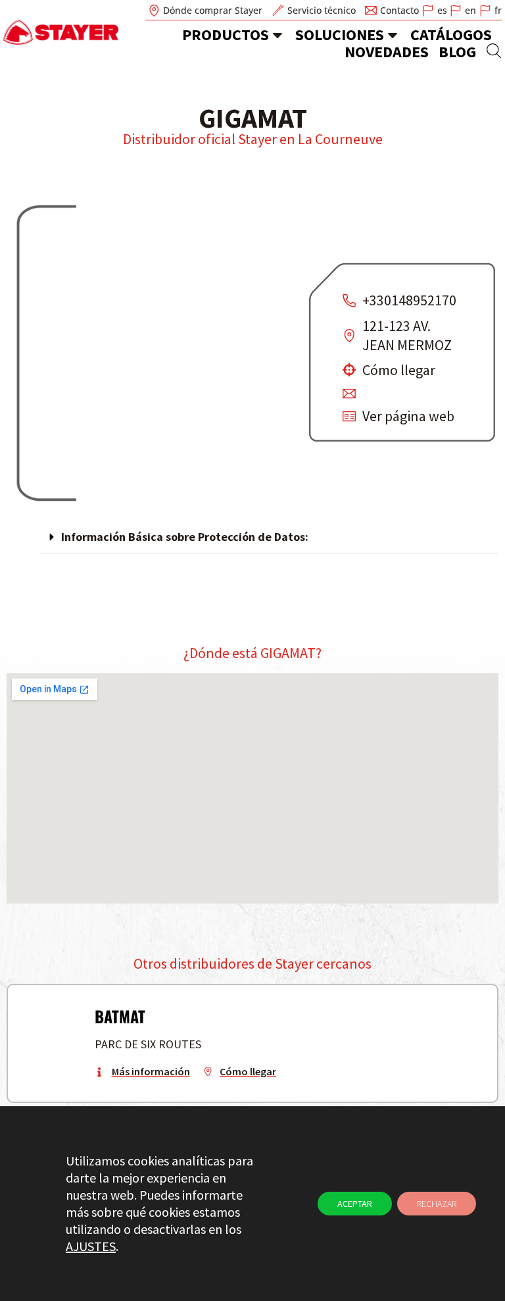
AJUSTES (91, 1246)
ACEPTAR (354, 1204)
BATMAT (120, 1016)
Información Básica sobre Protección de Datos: (184, 536)
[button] (268, 537)
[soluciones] (392, 35)
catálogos (451, 34)
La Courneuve (340, 139)
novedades (387, 51)
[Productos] (277, 35)
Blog (457, 51)
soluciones (339, 34)
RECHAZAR (436, 1204)
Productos (225, 34)
